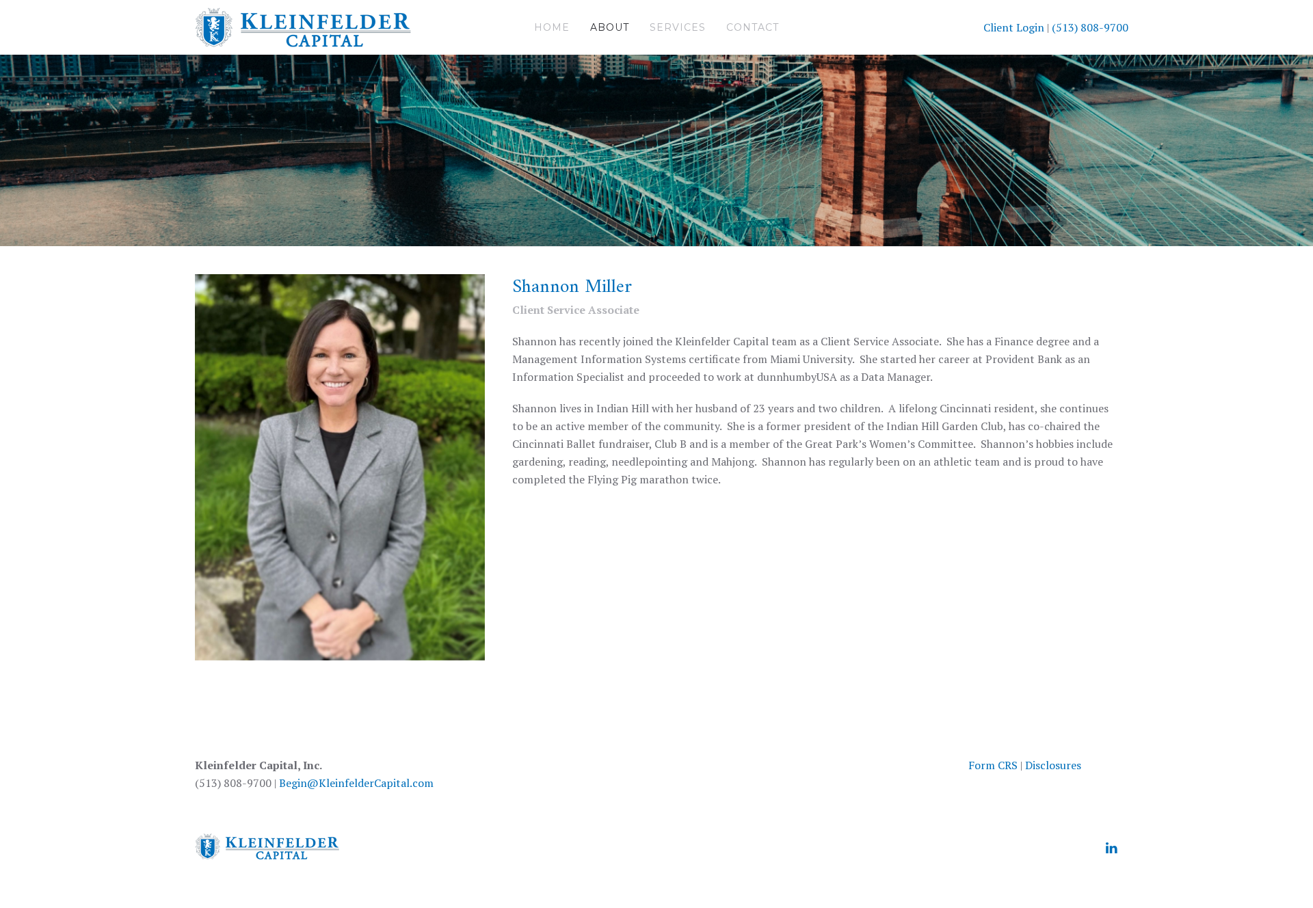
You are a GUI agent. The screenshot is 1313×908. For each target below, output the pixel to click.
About (609, 27)
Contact (752, 27)
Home (552, 27)
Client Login (1013, 27)
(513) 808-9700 (1090, 27)
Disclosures (1053, 765)
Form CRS (993, 765)
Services (678, 27)
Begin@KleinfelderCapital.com (356, 782)
